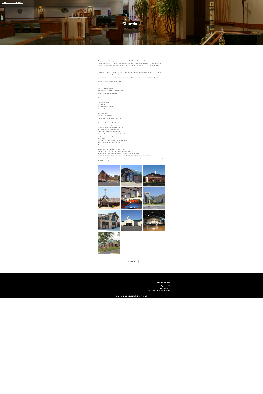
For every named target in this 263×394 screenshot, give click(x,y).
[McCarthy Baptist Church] (131, 198)
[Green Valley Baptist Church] (154, 198)
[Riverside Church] (131, 175)
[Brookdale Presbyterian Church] (109, 243)
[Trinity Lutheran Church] (109, 175)
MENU (257, 3)
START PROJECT (131, 261)
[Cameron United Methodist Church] (154, 220)
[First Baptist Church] (154, 175)
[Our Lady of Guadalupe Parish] (109, 198)
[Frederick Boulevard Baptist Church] (131, 220)
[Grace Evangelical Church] (109, 220)
